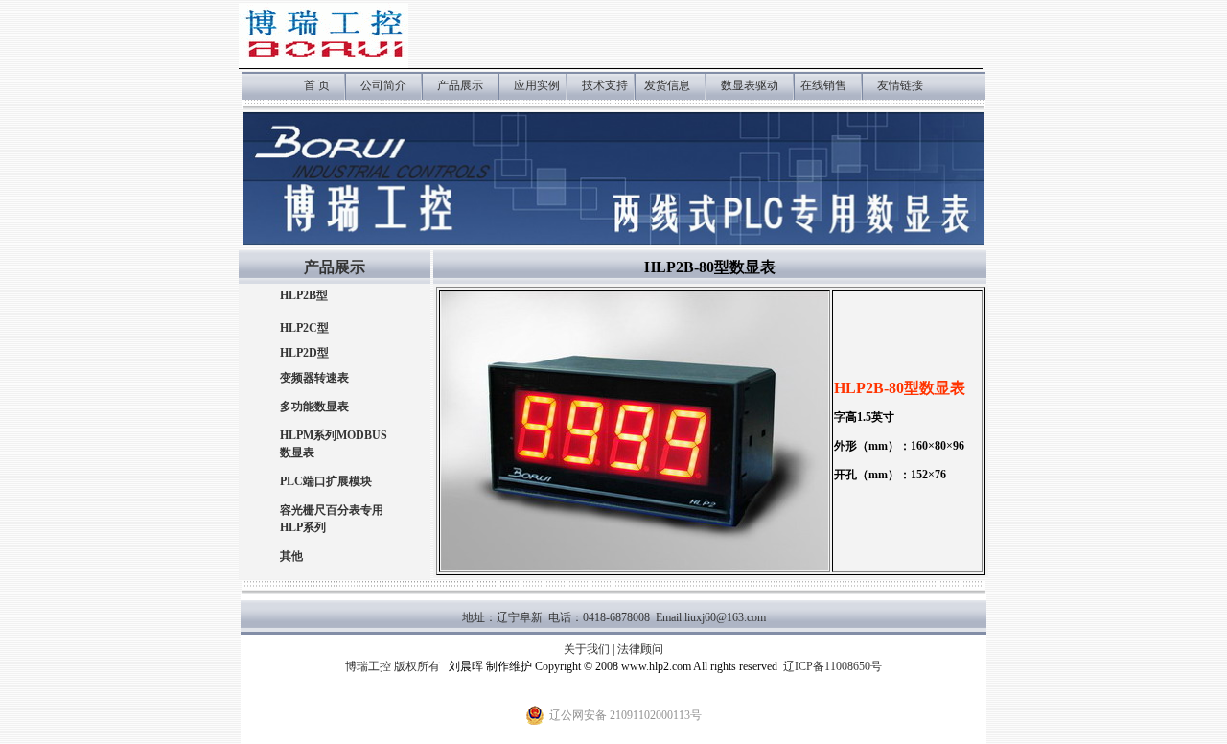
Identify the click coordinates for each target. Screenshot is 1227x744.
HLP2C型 (304, 328)
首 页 (317, 85)
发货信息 (667, 85)
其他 (291, 556)
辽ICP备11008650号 (832, 666)
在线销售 (823, 85)
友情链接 (900, 85)
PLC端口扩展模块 (326, 481)
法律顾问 (640, 649)
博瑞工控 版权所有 (392, 666)
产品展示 (460, 85)
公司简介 (383, 85)
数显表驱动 (749, 85)
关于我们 (587, 649)
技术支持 (605, 85)
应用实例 (538, 85)
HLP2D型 (304, 353)
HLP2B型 (304, 295)
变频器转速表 (314, 377)
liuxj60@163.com (725, 617)
